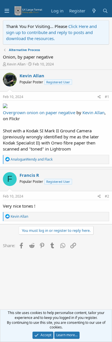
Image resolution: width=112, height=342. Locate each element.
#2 (107, 196)
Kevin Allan (16, 64)
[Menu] (6, 11)
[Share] (99, 97)
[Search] (105, 10)
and (32, 159)
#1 (107, 96)
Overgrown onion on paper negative (39, 112)
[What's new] (93, 10)
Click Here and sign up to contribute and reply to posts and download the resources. (51, 32)
